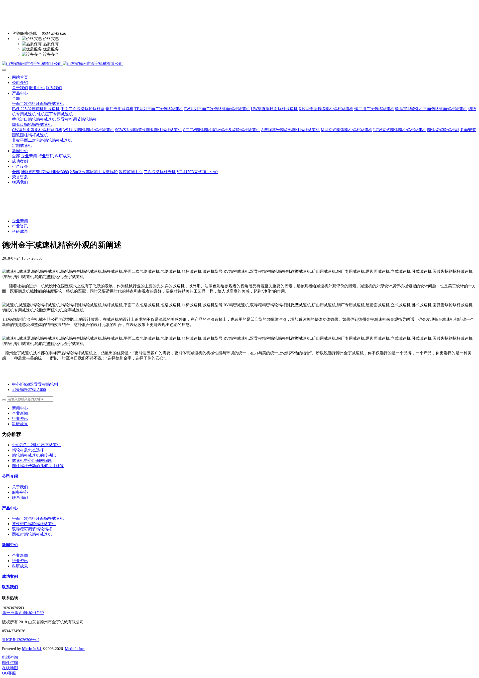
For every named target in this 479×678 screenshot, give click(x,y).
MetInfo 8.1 (32, 649)
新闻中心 (20, 408)
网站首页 (20, 77)
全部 (16, 98)
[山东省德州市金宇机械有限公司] (239, 63)
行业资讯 (20, 226)
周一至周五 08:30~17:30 (23, 613)
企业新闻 (20, 221)
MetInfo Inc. (75, 649)
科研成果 (20, 231)
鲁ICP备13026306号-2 (20, 640)
